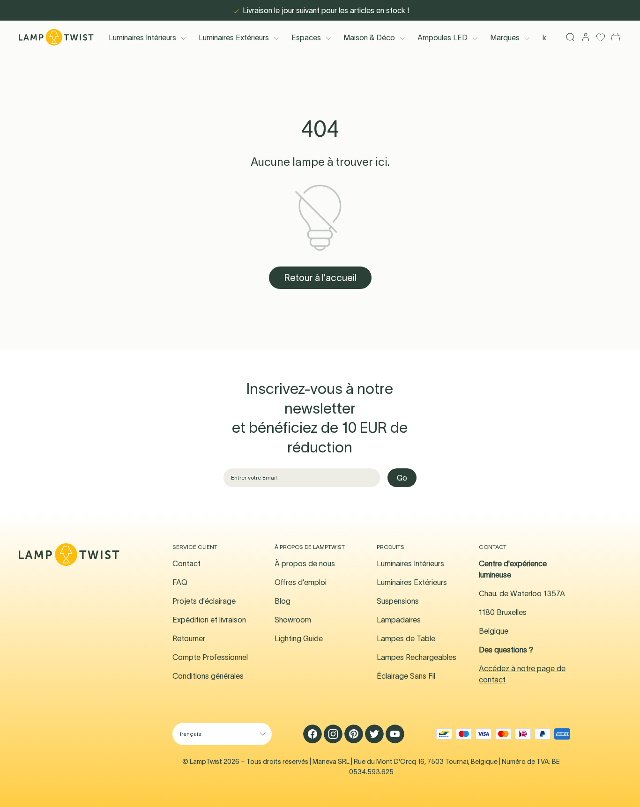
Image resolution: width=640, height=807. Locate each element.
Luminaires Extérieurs (234, 37)
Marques (505, 37)
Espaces (306, 37)
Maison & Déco (369, 37)
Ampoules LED (442, 37)
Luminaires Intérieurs (142, 37)
